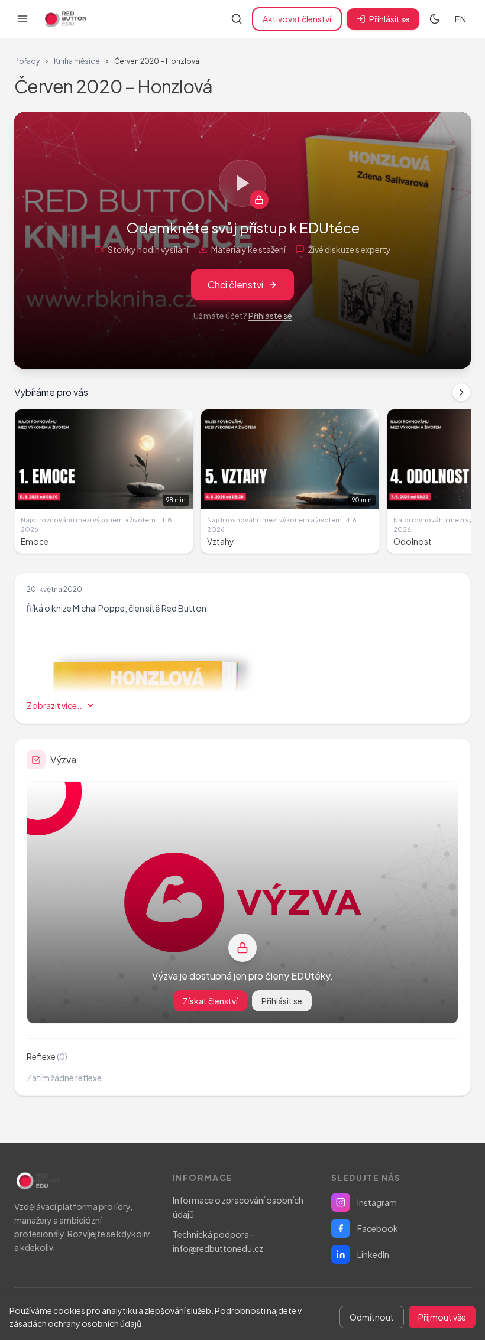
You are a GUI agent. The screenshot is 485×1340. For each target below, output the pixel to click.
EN (460, 19)
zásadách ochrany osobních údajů (75, 1323)
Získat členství (210, 1001)
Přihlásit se (389, 19)
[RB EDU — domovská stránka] (64, 18)
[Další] (461, 392)
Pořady (27, 61)
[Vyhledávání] (236, 19)
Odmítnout (372, 1317)
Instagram (377, 1202)
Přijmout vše (442, 1317)
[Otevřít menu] (22, 19)
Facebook (377, 1228)
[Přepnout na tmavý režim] (434, 19)
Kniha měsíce (77, 61)
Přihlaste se (270, 315)
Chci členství (235, 284)
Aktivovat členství (297, 19)
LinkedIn (373, 1254)
